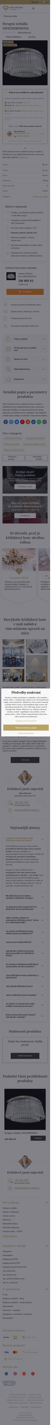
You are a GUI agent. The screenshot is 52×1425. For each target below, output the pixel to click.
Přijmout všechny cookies (26, 728)
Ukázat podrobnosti (26, 733)
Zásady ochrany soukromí (26, 721)
